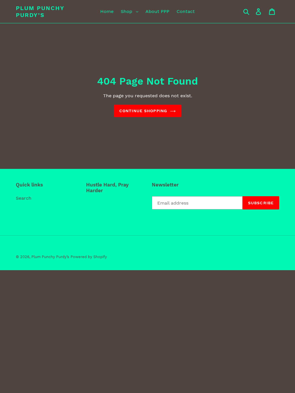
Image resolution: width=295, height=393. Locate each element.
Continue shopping (143, 110)
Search (23, 198)
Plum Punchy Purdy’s (40, 11)
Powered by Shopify (89, 257)
